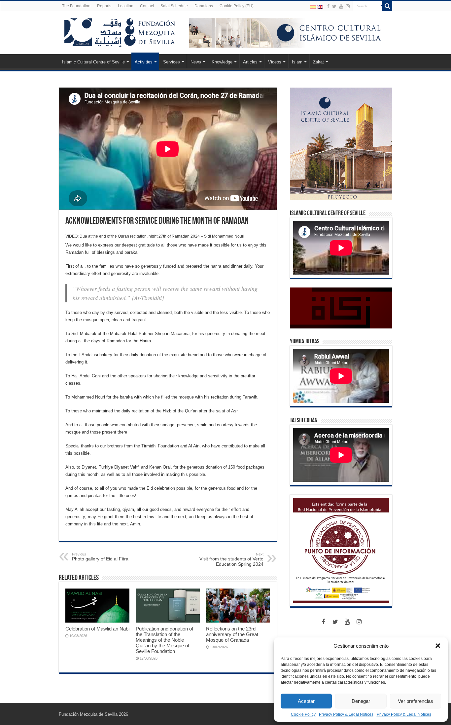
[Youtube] (341, 6)
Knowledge (222, 61)
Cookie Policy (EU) (237, 6)
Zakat (318, 61)
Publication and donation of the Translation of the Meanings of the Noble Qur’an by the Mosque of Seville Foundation (164, 640)
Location (125, 6)
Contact (147, 6)
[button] (437, 645)
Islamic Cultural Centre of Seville (93, 61)
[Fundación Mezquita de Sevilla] (120, 31)
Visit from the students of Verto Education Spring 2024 (231, 559)
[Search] (387, 6)
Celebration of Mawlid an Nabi (97, 628)
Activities (144, 61)
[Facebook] (328, 6)
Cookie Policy (303, 714)
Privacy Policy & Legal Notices (346, 714)
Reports (104, 6)
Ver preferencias (415, 701)
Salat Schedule (174, 6)
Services (171, 61)
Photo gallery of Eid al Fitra (100, 556)
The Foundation (76, 6)
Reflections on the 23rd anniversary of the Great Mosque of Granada (232, 634)
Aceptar (306, 701)
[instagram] (347, 6)
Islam (297, 61)
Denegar (361, 701)
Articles (250, 61)
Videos (274, 61)
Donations (203, 6)
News (196, 61)
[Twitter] (334, 6)
